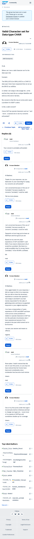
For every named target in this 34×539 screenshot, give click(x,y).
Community (13, 2)
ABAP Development (8, 58)
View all (4, 505)
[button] (3, 49)
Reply (7, 158)
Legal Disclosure (25, 524)
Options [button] (30, 39)
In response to (21, 168)
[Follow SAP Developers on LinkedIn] (22, 514)
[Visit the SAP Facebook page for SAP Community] (12, 514)
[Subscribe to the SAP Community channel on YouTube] (18, 514)
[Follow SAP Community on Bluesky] (15, 514)
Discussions (7, 7)
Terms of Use (25, 519)
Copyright (8, 524)
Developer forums (12, 16)
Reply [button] (28, 123)
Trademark (8, 529)
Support (25, 529)
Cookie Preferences (8, 534)
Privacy (8, 519)
